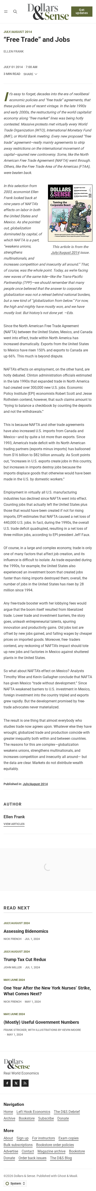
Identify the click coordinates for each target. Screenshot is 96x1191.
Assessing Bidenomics (26, 931)
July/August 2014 (18, 32)
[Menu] (7, 11)
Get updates (82, 11)
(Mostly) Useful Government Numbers (41, 1022)
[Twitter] (16, 1083)
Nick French (12, 939)
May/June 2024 (14, 980)
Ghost (62, 1176)
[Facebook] (7, 1083)
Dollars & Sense (24, 1176)
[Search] (15, 11)
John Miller (13, 967)
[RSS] (25, 1083)
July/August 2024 (17, 923)
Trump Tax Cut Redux (25, 959)
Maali (73, 1176)
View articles (14, 824)
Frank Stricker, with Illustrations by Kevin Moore (42, 1030)
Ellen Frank (14, 51)
